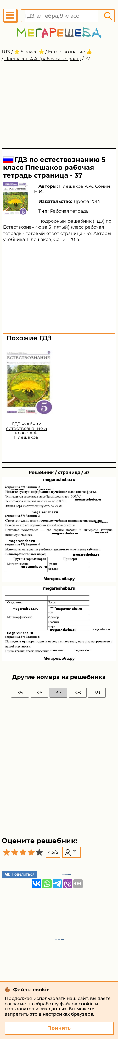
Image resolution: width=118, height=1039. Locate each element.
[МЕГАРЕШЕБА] (59, 33)
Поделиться (23, 874)
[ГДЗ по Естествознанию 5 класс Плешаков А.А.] (15, 198)
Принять (59, 1028)
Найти (108, 16)
